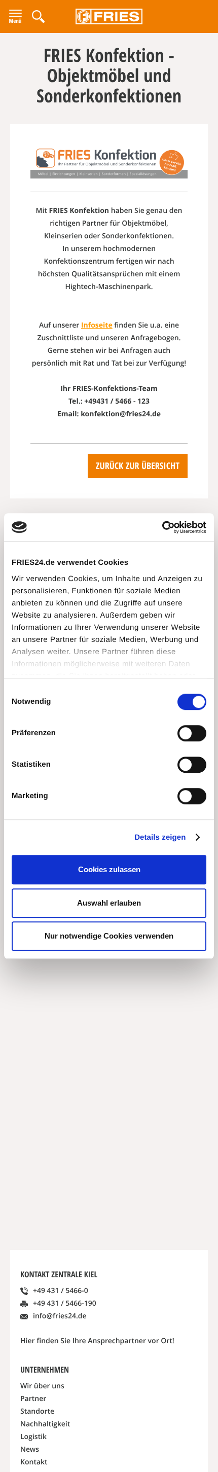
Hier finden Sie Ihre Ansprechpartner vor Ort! (97, 1341)
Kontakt (34, 1462)
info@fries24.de (60, 1316)
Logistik (33, 1437)
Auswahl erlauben (109, 903)
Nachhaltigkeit (45, 1424)
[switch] (191, 733)
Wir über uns (42, 1386)
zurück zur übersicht (137, 465)
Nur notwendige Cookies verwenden (109, 935)
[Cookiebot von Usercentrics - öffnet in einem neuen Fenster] (162, 527)
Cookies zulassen (109, 869)
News (29, 1449)
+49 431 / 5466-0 (60, 1291)
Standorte (37, 1411)
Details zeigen (160, 837)
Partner (33, 1399)
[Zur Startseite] (109, 16)
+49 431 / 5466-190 (64, 1303)
